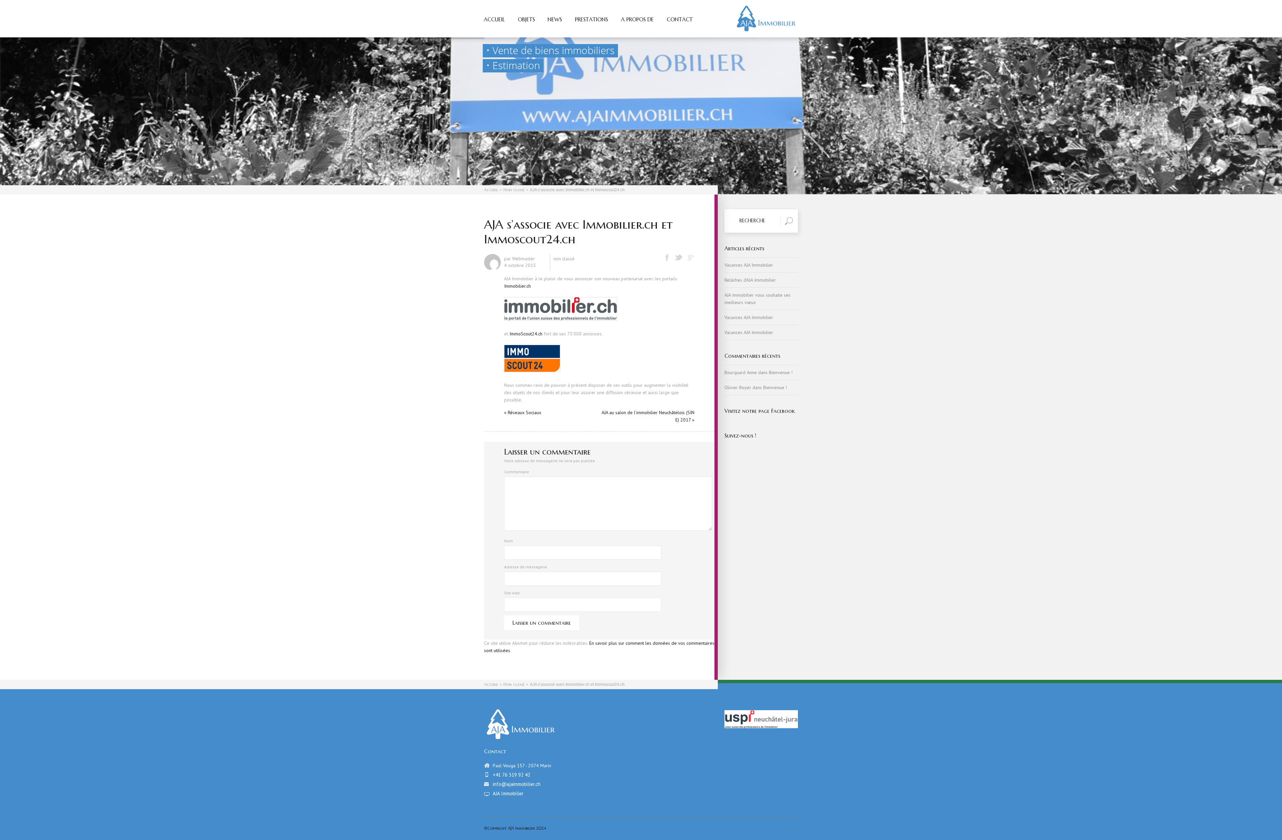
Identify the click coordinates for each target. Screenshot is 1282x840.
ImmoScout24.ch (526, 334)
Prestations (591, 20)
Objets (526, 20)
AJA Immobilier (508, 793)
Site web (512, 592)
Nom (508, 540)
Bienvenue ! (781, 372)
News (555, 20)
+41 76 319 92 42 (511, 775)
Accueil (494, 20)
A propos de (637, 20)
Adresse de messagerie (525, 566)
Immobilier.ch (517, 286)
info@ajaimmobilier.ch (517, 784)
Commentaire (516, 471)
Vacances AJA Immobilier (748, 265)
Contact (680, 20)
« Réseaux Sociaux (522, 412)
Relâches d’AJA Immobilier (750, 280)
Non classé (513, 189)
